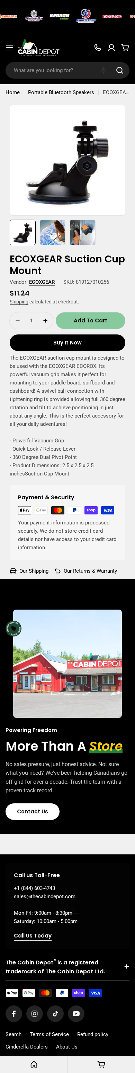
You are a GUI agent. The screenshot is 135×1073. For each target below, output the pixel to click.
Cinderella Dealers (27, 1047)
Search (13, 1034)
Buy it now (67, 342)
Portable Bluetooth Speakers (61, 92)
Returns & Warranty (95, 571)
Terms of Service (49, 1034)
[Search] (120, 70)
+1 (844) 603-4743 (34, 888)
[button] (103, 70)
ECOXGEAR (42, 282)
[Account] (111, 47)
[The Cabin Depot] (32, 16)
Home (13, 92)
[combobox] (67, 70)
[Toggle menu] (10, 47)
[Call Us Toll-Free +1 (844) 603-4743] (97, 47)
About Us (67, 1047)
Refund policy (92, 1034)
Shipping (19, 301)
